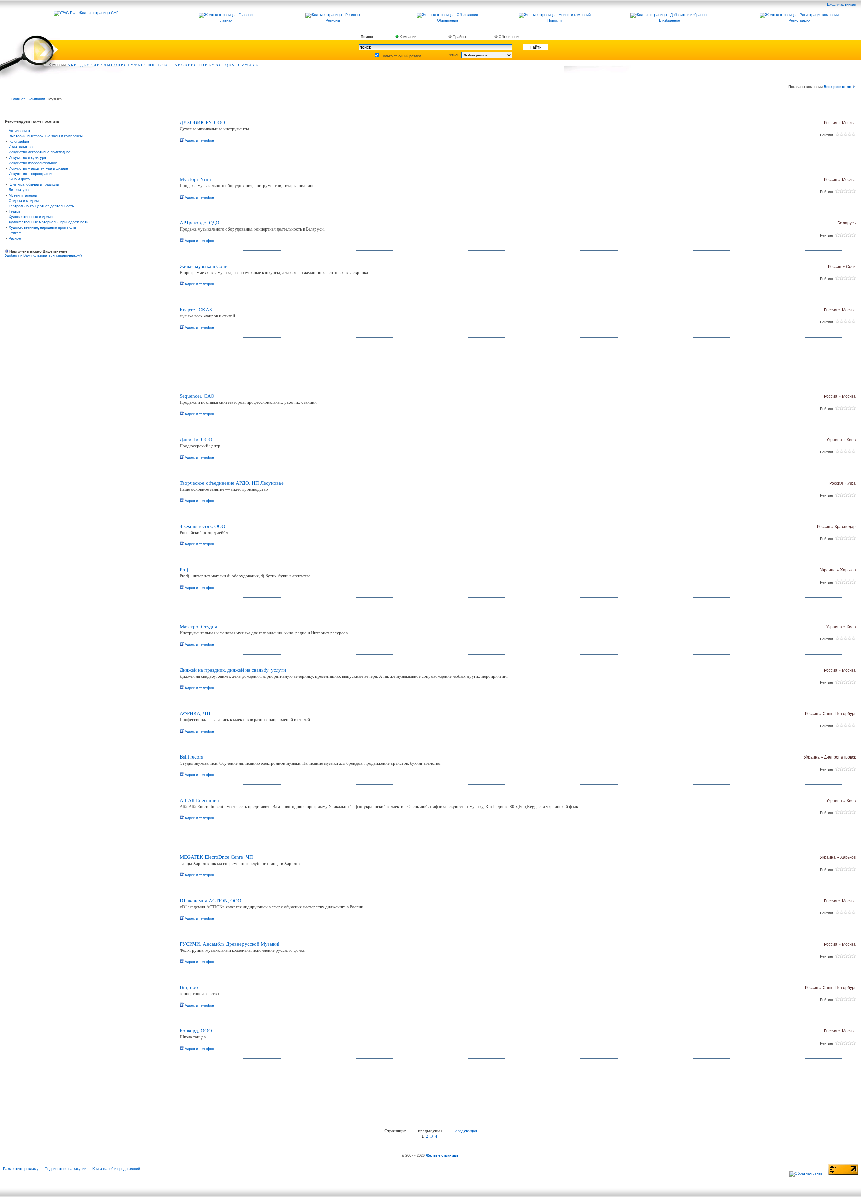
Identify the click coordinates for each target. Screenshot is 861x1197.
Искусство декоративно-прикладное (40, 152)
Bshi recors (191, 757)
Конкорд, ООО (196, 1030)
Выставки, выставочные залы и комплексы (46, 136)
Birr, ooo (189, 987)
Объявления (509, 37)
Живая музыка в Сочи (204, 266)
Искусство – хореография (31, 174)
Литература (19, 190)
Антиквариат (19, 131)
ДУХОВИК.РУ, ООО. (203, 122)
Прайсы (459, 37)
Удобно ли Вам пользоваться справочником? (43, 255)
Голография (19, 141)
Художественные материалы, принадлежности (48, 222)
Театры (15, 211)
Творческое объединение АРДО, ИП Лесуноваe (232, 483)
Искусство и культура (27, 157)
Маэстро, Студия (198, 626)
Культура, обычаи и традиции (34, 184)
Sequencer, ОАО (197, 396)
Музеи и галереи (23, 195)
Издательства (21, 147)
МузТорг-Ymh (195, 179)
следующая (466, 1130)
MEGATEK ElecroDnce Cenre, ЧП (216, 857)
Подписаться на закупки (65, 1169)
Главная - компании (28, 99)
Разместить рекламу (21, 1169)
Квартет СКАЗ (196, 309)
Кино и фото (19, 179)
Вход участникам (842, 4)
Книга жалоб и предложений (116, 1169)
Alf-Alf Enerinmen (199, 800)
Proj (184, 569)
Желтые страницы (442, 1155)
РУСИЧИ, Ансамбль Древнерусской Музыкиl (229, 944)
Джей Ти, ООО (196, 439)
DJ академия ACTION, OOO (210, 900)
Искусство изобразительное (33, 163)
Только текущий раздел (400, 56)
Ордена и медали (24, 201)
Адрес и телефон (199, 140)
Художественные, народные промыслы (42, 227)
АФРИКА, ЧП (195, 713)
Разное (15, 238)
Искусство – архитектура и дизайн (38, 168)
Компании (407, 37)
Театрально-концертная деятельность (41, 206)
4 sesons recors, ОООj (203, 526)
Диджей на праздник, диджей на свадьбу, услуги (233, 670)
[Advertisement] (258, 363)
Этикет (15, 233)
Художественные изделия (31, 217)
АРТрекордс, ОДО (199, 222)
